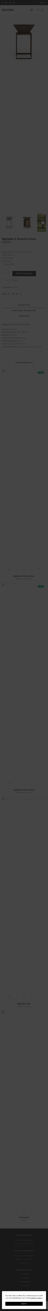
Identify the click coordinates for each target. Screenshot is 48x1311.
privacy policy (36, 1298)
